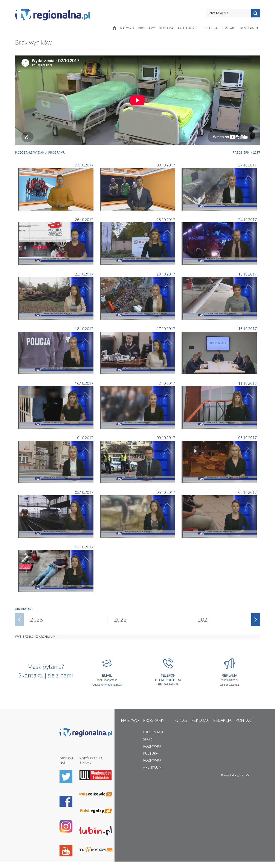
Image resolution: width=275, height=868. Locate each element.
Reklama (166, 28)
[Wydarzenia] (56, 189)
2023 (36, 619)
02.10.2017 (84, 546)
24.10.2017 (247, 219)
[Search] (255, 13)
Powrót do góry (232, 775)
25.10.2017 (166, 219)
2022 (120, 619)
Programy (146, 28)
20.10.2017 (166, 274)
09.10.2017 (166, 437)
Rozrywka (152, 746)
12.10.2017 (166, 383)
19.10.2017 (247, 274)
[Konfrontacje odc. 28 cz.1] (220, 352)
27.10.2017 (247, 165)
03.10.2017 (247, 492)
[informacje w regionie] (52, 14)
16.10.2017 (247, 328)
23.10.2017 (84, 274)
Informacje (153, 732)
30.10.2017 (166, 165)
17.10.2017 (166, 328)
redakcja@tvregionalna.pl (107, 684)
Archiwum (152, 767)
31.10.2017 (84, 165)
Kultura (150, 753)
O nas (181, 720)
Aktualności (187, 28)
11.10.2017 (247, 383)
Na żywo (127, 28)
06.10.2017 (247, 437)
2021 (204, 619)
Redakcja (210, 28)
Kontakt (229, 28)
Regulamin (249, 28)
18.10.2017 (84, 328)
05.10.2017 (84, 492)
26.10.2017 (84, 219)
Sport (148, 739)
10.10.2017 (84, 437)
